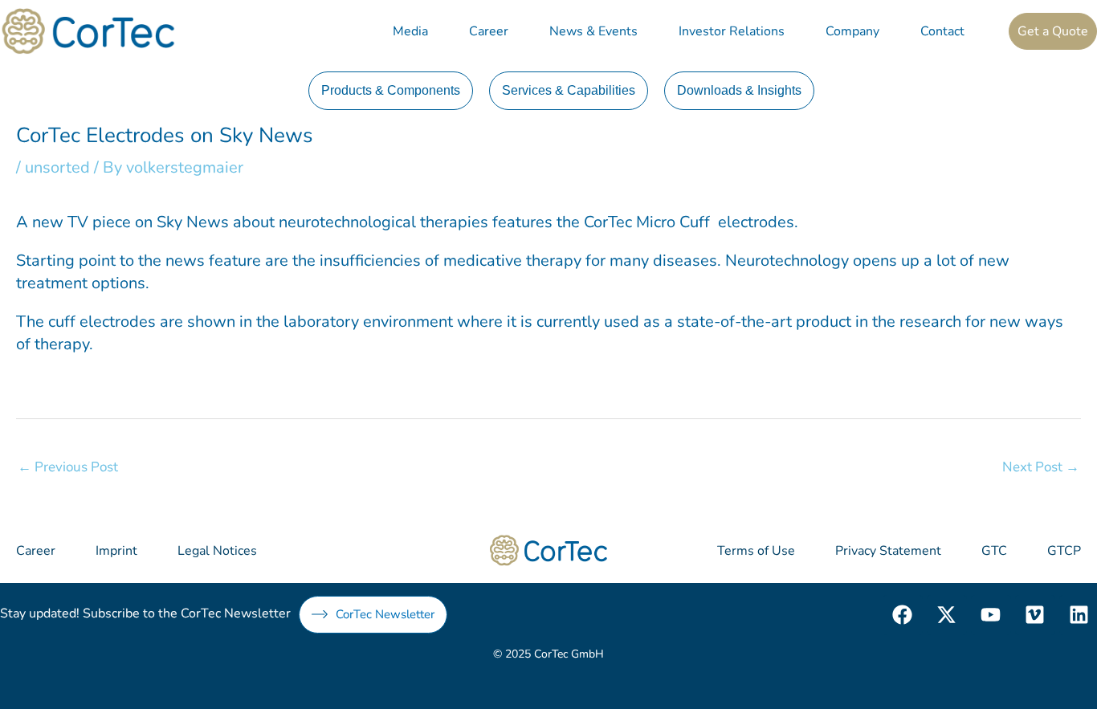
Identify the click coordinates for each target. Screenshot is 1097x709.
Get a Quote (1052, 31)
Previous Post (68, 467)
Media (410, 31)
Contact (942, 31)
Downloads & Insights (739, 90)
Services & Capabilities (568, 90)
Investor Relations (732, 31)
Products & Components (390, 90)
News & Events (593, 31)
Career (488, 31)
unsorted (57, 167)
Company (852, 31)
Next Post (1040, 467)
